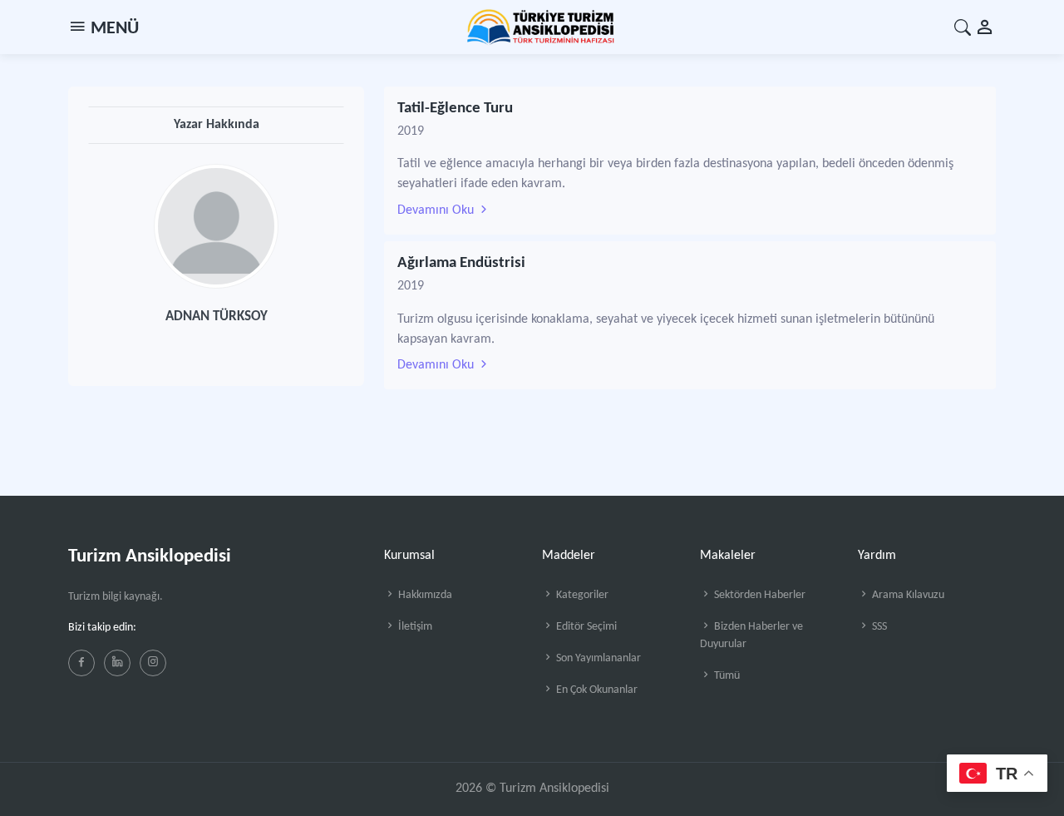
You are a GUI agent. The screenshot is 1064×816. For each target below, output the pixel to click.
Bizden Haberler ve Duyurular (751, 635)
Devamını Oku (437, 210)
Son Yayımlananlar (597, 658)
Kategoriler (581, 595)
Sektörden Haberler (758, 595)
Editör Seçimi (585, 627)
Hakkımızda (424, 595)
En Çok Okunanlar (596, 690)
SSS (878, 627)
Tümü (726, 676)
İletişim (414, 627)
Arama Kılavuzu (906, 595)
